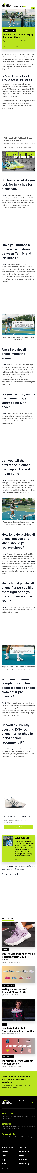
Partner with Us (8, 1134)
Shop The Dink (8, 1113)
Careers (4, 1164)
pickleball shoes (10, 30)
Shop (3, 1160)
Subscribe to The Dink (10, 874)
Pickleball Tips (24, 1152)
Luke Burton (9, 41)
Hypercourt (31, 561)
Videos (4, 1156)
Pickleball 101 (6, 1152)
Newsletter (6, 1124)
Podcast (22, 1156)
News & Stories (7, 1148)
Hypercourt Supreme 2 (19, 749)
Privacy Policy (24, 1164)
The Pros (22, 1148)
